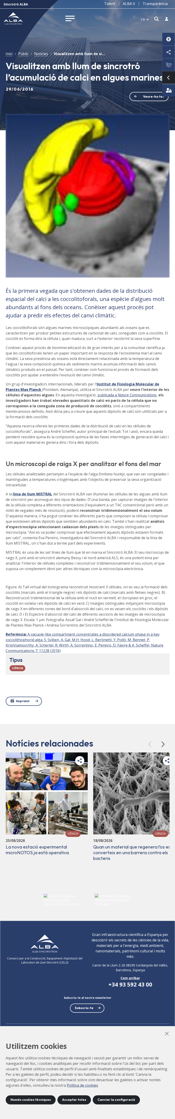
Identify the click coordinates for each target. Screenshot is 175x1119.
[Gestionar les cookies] (168, 90)
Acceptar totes (74, 1100)
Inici (9, 53)
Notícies (41, 53)
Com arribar (130, 978)
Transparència (155, 3)
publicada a (127, 395)
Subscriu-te (84, 1008)
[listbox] (145, 19)
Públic (23, 53)
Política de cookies (82, 1085)
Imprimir (23, 701)
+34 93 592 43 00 (130, 984)
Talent (109, 3)
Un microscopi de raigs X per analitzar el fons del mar (83, 464)
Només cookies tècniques (30, 1100)
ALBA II (129, 3)
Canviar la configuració (116, 1100)
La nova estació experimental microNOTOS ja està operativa (37, 849)
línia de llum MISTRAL (32, 494)
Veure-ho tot (153, 96)
